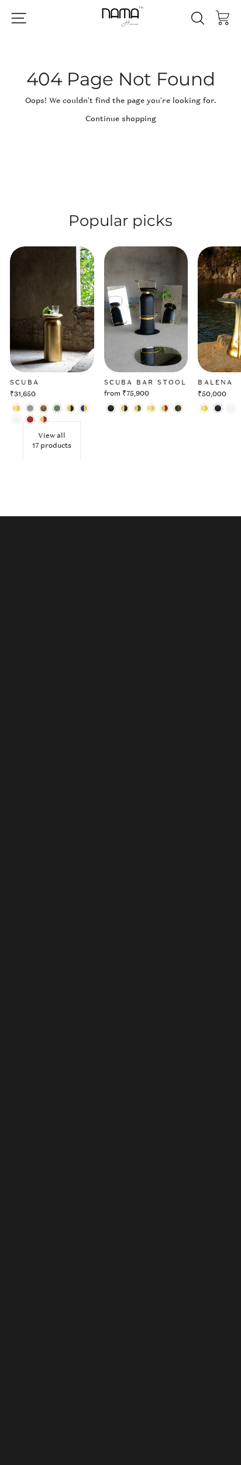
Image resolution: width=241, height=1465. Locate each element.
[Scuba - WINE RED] (30, 419)
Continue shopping (120, 118)
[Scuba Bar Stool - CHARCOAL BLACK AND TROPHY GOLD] (124, 408)
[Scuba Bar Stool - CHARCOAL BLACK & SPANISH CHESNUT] (110, 408)
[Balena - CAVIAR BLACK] (218, 408)
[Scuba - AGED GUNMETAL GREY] (30, 408)
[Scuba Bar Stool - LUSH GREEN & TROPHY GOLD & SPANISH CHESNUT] (178, 408)
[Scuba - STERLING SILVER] (16, 419)
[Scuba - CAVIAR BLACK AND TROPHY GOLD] (70, 408)
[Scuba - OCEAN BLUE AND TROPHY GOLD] (84, 408)
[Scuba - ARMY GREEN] (57, 408)
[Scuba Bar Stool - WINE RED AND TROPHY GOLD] (164, 408)
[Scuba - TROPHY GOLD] (16, 408)
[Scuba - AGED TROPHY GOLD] (43, 408)
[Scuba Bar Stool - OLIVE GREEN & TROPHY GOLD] (137, 408)
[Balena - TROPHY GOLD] (204, 408)
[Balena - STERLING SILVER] (231, 408)
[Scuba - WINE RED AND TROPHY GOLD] (43, 419)
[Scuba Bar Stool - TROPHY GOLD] (151, 408)
